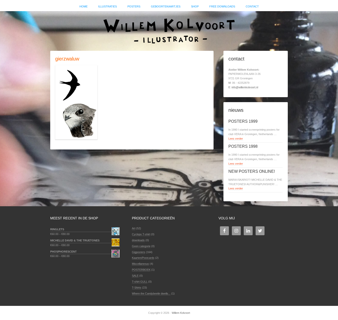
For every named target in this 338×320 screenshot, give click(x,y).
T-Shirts (136, 287)
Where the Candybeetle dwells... (151, 293)
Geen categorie (141, 246)
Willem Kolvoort (169, 28)
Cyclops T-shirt (141, 234)
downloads (138, 240)
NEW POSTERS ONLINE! (251, 171)
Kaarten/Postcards (143, 257)
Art (133, 228)
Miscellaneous (140, 263)
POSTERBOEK (141, 269)
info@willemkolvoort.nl (245, 87)
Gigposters (138, 252)
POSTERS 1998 (243, 146)
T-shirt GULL (139, 281)
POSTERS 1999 (243, 121)
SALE (135, 275)
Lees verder (235, 138)
